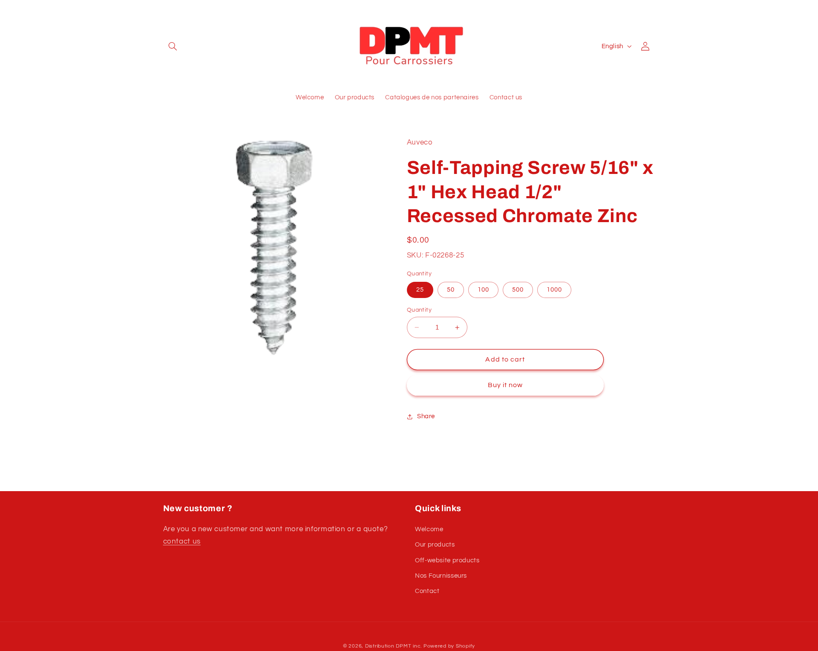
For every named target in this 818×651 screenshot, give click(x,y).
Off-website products (447, 560)
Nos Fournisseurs (441, 576)
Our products (435, 544)
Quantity (419, 310)
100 (483, 289)
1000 (554, 289)
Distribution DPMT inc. (393, 646)
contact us (182, 541)
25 (420, 289)
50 (451, 289)
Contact (427, 591)
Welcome (429, 529)
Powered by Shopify (449, 646)
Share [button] (426, 417)
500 (518, 289)
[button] (173, 46)
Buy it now (505, 385)
